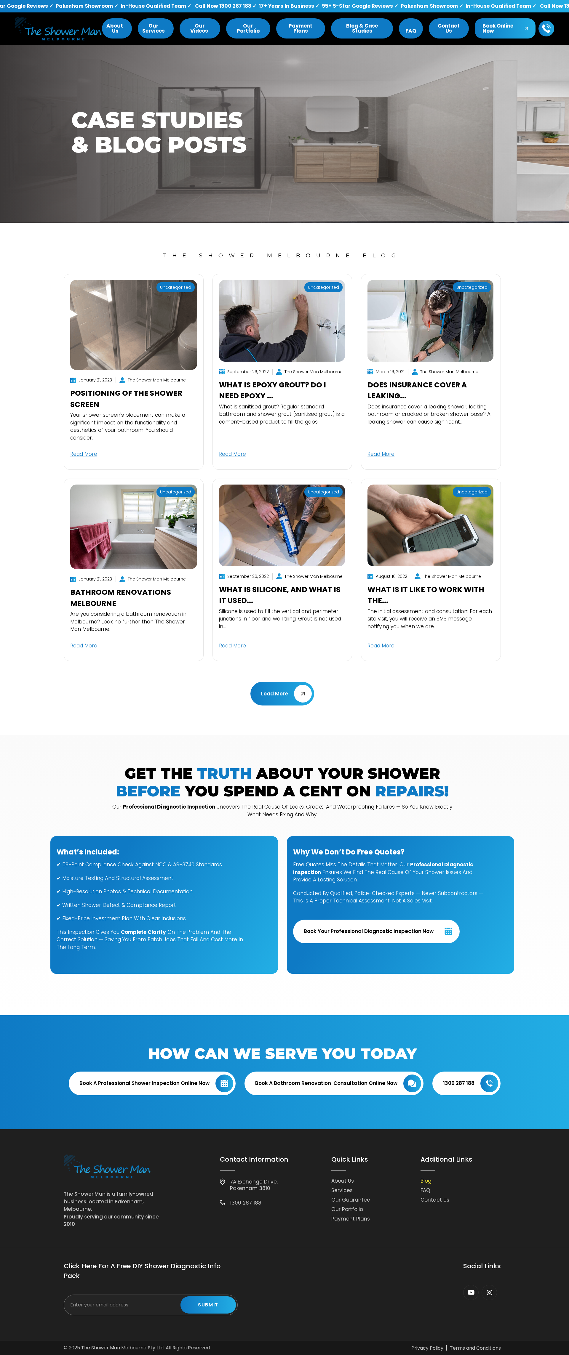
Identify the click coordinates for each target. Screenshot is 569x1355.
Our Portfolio (347, 1209)
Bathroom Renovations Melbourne (120, 598)
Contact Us (435, 1199)
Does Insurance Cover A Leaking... (417, 390)
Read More (83, 454)
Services (342, 1190)
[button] (117, 28)
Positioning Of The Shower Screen (126, 399)
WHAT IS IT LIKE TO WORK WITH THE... (425, 595)
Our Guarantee (350, 1199)
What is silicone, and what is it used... (280, 595)
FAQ (425, 1190)
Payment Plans (350, 1218)
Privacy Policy (427, 1348)
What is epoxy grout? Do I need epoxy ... (272, 390)
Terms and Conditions (475, 1348)
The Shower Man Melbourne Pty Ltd (122, 1347)
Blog (426, 1180)
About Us (342, 1180)
